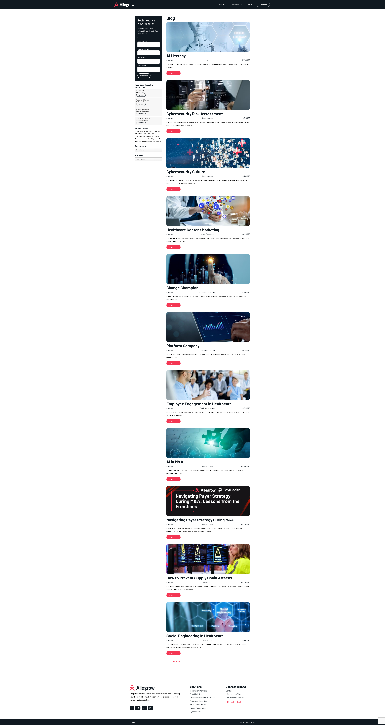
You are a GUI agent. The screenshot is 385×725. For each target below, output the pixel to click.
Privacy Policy (134, 722)
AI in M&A (174, 461)
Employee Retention (207, 408)
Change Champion (182, 287)
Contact (263, 4)
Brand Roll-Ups (196, 694)
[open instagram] (150, 708)
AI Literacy (176, 55)
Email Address (142, 41)
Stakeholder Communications (202, 698)
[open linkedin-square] (137, 708)
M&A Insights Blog (233, 694)
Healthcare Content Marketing (192, 229)
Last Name (141, 66)
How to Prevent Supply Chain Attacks (199, 577)
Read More (141, 95)
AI (207, 60)
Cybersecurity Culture (185, 171)
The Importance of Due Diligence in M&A (148, 139)
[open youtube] (144, 708)
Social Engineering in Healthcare (195, 635)
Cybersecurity (207, 118)
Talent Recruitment (198, 705)
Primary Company (143, 49)
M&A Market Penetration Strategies (147, 136)
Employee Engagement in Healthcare (199, 403)
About (249, 4)
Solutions (223, 4)
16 (174, 661)
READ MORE (173, 73)
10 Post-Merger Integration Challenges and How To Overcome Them (147, 132)
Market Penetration (207, 234)
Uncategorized (207, 466)
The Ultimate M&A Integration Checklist (148, 141)
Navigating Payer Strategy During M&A (200, 519)
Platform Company (183, 345)
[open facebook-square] (132, 708)
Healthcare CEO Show (235, 698)
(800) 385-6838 (233, 702)
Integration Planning (207, 292)
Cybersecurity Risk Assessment (194, 113)
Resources (237, 4)
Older (178, 661)
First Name (141, 57)
